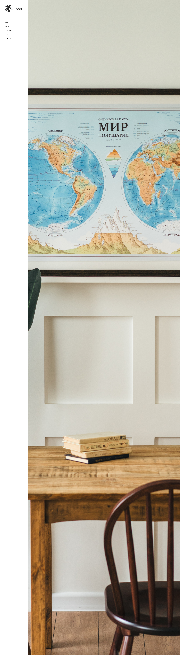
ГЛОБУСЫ (8, 22)
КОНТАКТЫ (8, 38)
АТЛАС (7, 34)
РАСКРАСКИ (8, 30)
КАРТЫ (7, 26)
